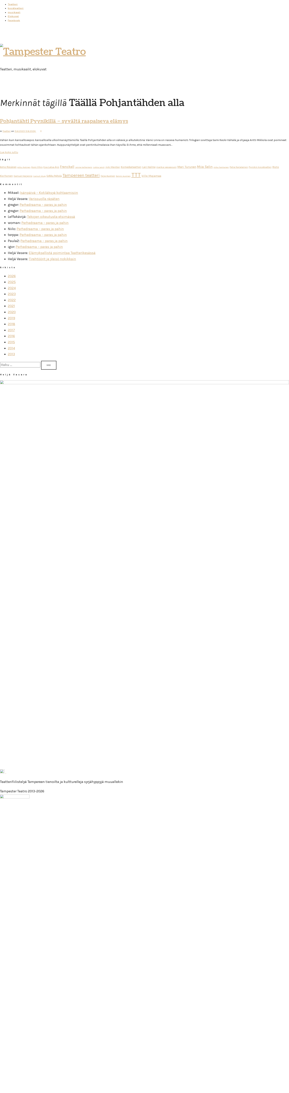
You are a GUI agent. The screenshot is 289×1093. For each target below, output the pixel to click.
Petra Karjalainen (239, 167)
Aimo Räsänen (8, 167)
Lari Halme (149, 167)
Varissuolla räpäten (44, 199)
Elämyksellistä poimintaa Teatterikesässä (62, 253)
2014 (11, 348)
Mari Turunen (186, 167)
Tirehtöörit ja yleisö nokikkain (52, 259)
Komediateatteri (131, 167)
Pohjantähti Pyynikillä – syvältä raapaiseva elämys (64, 121)
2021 (11, 306)
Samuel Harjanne (23, 176)
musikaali (14, 12)
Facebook (14, 20)
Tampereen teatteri (81, 175)
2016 (11, 336)
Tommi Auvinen (123, 176)
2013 (11, 354)
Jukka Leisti (99, 167)
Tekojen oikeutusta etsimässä (51, 217)
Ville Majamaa (151, 176)
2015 (11, 342)
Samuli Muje (39, 176)
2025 (12, 282)
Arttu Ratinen (23, 167)
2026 (12, 276)
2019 (11, 318)
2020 (12, 312)
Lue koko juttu (9, 152)
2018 (11, 324)
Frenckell (67, 167)
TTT (136, 174)
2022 (12, 300)
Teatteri (13, 4)
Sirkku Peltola (54, 175)
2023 (12, 294)
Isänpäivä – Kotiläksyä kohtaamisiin (49, 193)
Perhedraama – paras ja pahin (43, 205)
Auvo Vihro (37, 167)
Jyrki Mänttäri (112, 167)
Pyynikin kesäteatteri (260, 167)
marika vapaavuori (166, 167)
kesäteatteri (16, 8)
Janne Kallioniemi (83, 167)
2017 (11, 330)
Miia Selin (205, 167)
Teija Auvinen (107, 175)
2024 (12, 288)
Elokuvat (13, 16)
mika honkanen (221, 167)
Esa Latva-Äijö (51, 167)
